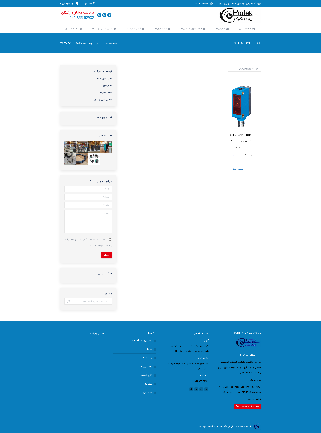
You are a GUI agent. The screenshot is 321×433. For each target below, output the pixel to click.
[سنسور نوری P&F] (106, 147)
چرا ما (149, 349)
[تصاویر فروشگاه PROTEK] (70, 147)
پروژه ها (148, 384)
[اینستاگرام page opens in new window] (104, 15)
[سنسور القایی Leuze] (70, 159)
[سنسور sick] (82, 159)
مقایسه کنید (240, 169)
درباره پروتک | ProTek (142, 340)
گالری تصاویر (146, 375)
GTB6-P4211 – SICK (240, 135)
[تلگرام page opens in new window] (109, 15)
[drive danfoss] (94, 147)
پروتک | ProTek (247, 355)
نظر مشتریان (146, 392)
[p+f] (94, 159)
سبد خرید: (67, 3)
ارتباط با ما (147, 358)
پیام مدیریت (146, 366)
